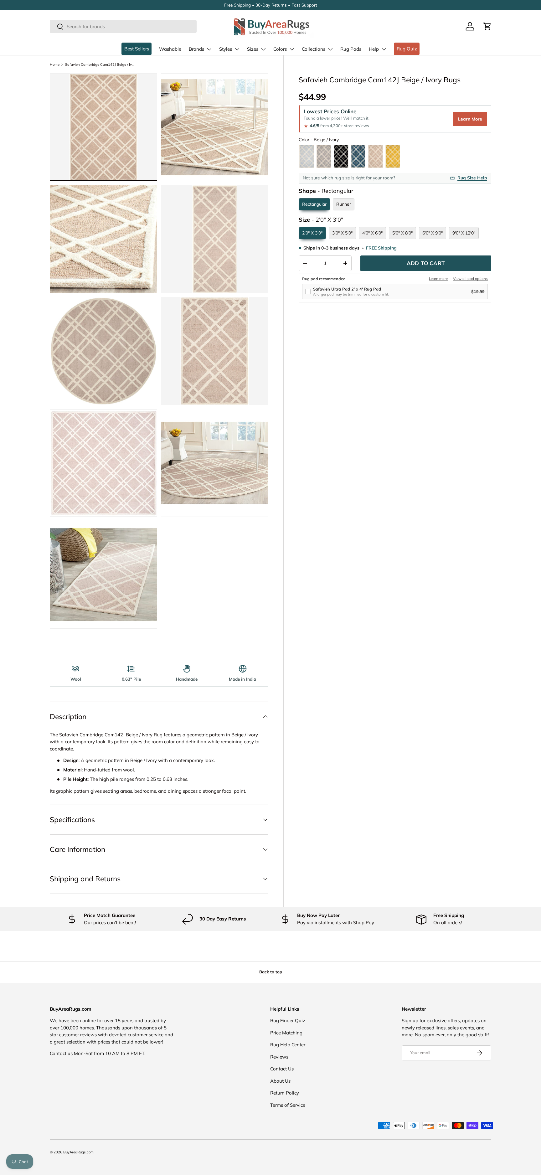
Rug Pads (350, 49)
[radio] (306, 156)
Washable (170, 49)
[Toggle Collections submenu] (330, 49)
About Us (280, 1081)
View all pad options (470, 278)
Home (54, 64)
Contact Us (282, 1069)
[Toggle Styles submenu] (237, 49)
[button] (487, 26)
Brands (196, 49)
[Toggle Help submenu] (384, 49)
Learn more (438, 278)
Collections (313, 49)
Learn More (470, 119)
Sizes (252, 49)
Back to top (270, 971)
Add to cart (426, 263)
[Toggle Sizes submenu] (263, 49)
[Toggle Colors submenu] (292, 49)
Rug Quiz (407, 49)
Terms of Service (287, 1105)
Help (374, 49)
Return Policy (284, 1093)
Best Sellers (136, 49)
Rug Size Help (472, 178)
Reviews (279, 1057)
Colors (280, 49)
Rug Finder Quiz (287, 1020)
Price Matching (286, 1033)
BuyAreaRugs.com (78, 1152)
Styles (225, 49)
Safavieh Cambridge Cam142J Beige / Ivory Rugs (100, 64)
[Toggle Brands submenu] (209, 49)
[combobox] (123, 26)
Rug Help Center (287, 1045)
